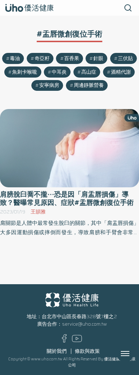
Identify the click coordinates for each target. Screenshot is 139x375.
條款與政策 (87, 351)
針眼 (98, 58)
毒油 (15, 58)
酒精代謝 (121, 72)
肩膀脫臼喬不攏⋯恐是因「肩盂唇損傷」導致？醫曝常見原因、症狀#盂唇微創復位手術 (67, 198)
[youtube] (77, 340)
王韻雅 (38, 212)
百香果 (71, 58)
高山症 (88, 72)
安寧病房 (49, 85)
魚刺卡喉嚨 (24, 72)
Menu (133, 353)
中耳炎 (59, 72)
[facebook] (64, 341)
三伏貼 (125, 58)
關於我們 (57, 351)
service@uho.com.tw (84, 324)
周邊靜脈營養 (89, 85)
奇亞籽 (42, 58)
